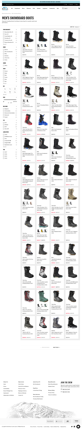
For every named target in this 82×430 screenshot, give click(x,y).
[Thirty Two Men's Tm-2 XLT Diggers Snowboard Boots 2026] (57, 194)
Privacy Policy (51, 390)
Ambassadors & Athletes (8, 395)
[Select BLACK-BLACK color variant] (38, 305)
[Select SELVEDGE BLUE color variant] (45, 45)
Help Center (21, 381)
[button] (28, 45)
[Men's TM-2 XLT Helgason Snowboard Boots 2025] (72, 222)
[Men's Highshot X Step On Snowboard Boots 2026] (28, 64)
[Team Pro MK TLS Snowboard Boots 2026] (28, 323)
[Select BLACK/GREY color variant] (53, 100)
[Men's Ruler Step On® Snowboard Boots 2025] (43, 222)
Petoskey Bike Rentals (38, 398)
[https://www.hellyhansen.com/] (68, 421)
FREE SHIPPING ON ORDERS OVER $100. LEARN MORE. (41, 2)
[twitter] (72, 426)
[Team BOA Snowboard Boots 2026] (57, 249)
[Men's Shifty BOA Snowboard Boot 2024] (72, 144)
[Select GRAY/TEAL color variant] (45, 230)
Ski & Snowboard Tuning (38, 396)
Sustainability (6, 388)
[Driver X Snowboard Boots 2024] (43, 92)
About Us (5, 381)
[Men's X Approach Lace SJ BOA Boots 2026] (43, 170)
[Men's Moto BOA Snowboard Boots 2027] (72, 36)
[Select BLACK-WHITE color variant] (27, 203)
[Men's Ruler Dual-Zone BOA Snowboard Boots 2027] (28, 36)
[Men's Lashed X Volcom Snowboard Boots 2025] (72, 249)
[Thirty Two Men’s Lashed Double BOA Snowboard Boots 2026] (72, 296)
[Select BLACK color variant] (24, 45)
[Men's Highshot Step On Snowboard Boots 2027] (57, 36)
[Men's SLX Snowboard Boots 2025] (57, 272)
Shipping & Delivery (22, 390)
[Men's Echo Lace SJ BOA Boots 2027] (72, 194)
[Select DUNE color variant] (67, 203)
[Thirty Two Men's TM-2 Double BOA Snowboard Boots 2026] (43, 194)
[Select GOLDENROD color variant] (27, 45)
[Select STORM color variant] (56, 152)
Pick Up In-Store (21, 388)
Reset (11, 102)
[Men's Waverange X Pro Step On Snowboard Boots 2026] (28, 144)
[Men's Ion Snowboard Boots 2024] (72, 119)
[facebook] (74, 426)
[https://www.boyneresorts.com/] (50, 421)
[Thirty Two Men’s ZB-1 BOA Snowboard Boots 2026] (28, 119)
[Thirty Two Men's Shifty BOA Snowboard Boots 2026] (57, 92)
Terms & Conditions (52, 394)
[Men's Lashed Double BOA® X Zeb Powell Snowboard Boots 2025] (57, 296)
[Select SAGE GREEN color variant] (27, 73)
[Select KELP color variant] (31, 203)
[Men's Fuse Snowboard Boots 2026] (57, 119)
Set (8, 102)
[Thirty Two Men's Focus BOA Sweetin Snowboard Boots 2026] (28, 222)
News (4, 384)
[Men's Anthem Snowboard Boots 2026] (72, 170)
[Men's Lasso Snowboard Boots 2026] (43, 144)
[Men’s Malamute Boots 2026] (57, 222)
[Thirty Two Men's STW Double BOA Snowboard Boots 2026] (72, 64)
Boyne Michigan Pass (8, 390)
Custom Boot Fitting (37, 390)
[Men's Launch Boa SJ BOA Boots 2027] (28, 194)
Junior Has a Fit (36, 381)
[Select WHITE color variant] (71, 73)
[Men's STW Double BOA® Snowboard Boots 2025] (43, 296)
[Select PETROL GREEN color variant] (42, 45)
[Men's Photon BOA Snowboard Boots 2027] (43, 36)
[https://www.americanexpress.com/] (76, 421)
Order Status (21, 384)
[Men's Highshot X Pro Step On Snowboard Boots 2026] (57, 64)
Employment (6, 393)
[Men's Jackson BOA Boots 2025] (57, 170)
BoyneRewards (51, 381)
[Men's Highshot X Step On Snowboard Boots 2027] (72, 323)
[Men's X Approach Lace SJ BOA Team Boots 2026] (57, 323)
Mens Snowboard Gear (6, 13)
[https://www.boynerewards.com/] (59, 421)
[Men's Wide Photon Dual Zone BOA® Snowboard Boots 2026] (28, 170)
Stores (4, 386)
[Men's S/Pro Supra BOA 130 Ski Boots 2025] (43, 119)
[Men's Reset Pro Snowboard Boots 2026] (28, 92)
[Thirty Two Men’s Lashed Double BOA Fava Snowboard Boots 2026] (43, 272)
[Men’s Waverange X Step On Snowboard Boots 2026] (72, 92)
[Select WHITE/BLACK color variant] (24, 100)
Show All (4, 44)
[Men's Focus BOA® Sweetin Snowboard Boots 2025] (72, 272)
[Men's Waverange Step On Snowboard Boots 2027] (43, 64)
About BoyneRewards (53, 384)
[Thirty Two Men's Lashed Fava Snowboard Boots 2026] (43, 323)
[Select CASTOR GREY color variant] (71, 203)
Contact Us (20, 395)
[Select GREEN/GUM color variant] (45, 305)
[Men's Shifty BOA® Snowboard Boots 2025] (28, 272)
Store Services (36, 394)
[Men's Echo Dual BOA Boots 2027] (43, 249)
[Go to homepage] (5, 8)
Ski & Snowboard (36, 384)
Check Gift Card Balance (23, 386)
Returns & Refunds (22, 393)
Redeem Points (51, 386)
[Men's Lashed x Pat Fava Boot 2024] (28, 249)
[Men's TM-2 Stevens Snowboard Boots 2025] (28, 296)
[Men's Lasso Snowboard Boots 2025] (57, 144)
